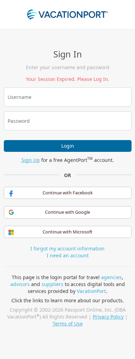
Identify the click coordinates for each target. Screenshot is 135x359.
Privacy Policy (108, 316)
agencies (111, 277)
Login (67, 145)
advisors (20, 284)
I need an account (68, 255)
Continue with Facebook (68, 193)
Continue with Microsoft (67, 232)
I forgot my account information (67, 248)
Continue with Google (67, 212)
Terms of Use (68, 323)
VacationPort (91, 291)
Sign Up (30, 160)
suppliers (52, 284)
